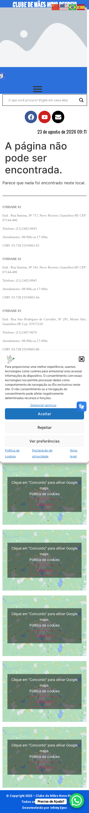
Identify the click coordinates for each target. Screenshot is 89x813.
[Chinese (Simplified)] (56, 6)
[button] (81, 359)
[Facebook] (31, 117)
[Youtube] (44, 117)
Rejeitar (45, 427)
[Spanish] (81, 6)
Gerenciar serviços (43, 405)
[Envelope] (58, 117)
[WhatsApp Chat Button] (76, 800)
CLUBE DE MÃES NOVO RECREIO (45, 4)
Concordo (44, 504)
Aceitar (44, 413)
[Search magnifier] (81, 100)
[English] (64, 6)
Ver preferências (44, 441)
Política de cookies (44, 493)
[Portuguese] (72, 6)
